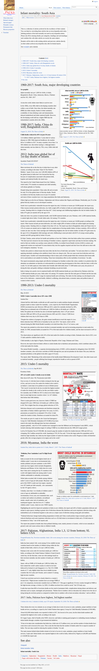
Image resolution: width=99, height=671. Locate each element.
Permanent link (7, 27)
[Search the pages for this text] (96, 7)
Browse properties (8, 29)
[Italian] (90, 21)
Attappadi (24, 645)
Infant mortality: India (27, 648)
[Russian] (94, 21)
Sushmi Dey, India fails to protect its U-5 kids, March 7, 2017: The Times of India (45, 447)
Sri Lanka (57, 658)
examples (26, 47)
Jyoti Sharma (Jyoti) (47, 16)
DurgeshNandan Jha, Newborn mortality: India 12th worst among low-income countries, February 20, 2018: (79, 576)
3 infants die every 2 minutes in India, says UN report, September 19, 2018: (49, 601)
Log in (96, 1)
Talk (54, 16)
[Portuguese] (92, 21)
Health (55, 656)
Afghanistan (32, 656)
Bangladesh (41, 656)
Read (50, 7)
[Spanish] (96, 21)
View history (66, 7)
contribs (58, 16)
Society (49, 658)
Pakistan (43, 658)
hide (46, 58)
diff (23, 17)
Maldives (66, 656)
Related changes (8, 20)
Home (21, 7)
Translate (6, 32)
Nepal (80, 656)
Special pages (7, 22)
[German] (88, 21)
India (60, 656)
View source (57, 7)
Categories (24, 656)
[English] (84, 21)
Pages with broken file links (30, 658)
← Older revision (29, 17)
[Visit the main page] (9, 8)
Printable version (8, 25)
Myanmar (73, 656)
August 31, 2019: (32, 131)
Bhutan (49, 656)
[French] (86, 21)
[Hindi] (82, 21)
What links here (8, 18)
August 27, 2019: (73, 137)
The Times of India (26, 164)
